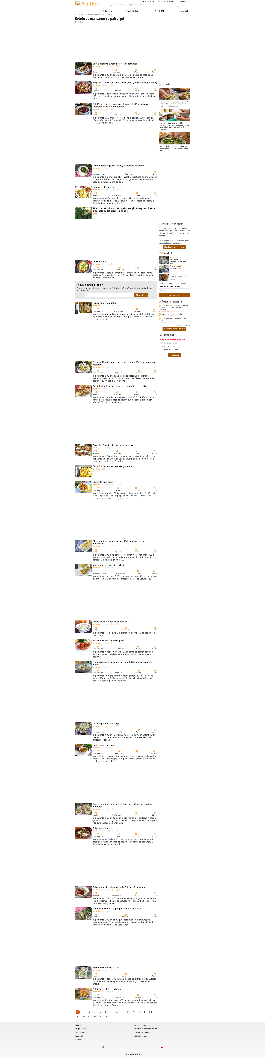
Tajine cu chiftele (101, 828)
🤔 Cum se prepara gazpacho (170, 314)
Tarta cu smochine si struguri (178, 278)
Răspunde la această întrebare (168, 311)
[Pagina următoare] (100, 1016)
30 (139, 1012)
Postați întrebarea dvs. (175, 329)
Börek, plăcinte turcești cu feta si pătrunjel (115, 63)
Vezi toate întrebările (182, 325)
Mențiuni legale (141, 1036)
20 (133, 1012)
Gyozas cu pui (175, 268)
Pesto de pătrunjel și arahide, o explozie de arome (119, 165)
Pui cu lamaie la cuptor (104, 303)
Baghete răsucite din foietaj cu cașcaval (113, 445)
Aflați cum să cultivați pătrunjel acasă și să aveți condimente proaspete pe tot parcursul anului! (124, 209)
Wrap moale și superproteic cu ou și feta (178, 261)
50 (150, 1012)
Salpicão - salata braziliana (107, 989)
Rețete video (81, 1029)
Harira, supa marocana (104, 745)
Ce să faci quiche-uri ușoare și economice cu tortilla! (120, 386)
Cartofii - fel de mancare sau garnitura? (113, 466)
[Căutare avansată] (180, 6)
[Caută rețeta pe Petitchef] (176, 5)
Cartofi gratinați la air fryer (106, 723)
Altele (185, 11)
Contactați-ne (140, 1025)
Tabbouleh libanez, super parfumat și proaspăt (117, 908)
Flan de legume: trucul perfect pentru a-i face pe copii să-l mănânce (123, 805)
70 (83, 1016)
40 (145, 1012)
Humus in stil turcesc (103, 187)
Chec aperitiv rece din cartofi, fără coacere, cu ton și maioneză (120, 542)
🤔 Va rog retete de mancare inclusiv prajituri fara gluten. (173, 319)
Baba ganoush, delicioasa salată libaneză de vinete (119, 887)
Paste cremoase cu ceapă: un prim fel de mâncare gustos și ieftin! (124, 663)
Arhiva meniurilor (170, 283)
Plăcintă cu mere (168, 346)
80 (89, 1016)
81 (95, 1016)
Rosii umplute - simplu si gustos (109, 640)
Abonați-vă (141, 295)
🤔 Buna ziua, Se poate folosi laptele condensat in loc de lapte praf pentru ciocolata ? (173, 307)
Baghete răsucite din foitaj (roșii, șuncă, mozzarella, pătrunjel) (125, 82)
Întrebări (159, 11)
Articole (133, 11)
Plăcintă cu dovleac (170, 350)
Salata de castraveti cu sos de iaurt (111, 621)
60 (78, 1016)
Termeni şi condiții (142, 1032)
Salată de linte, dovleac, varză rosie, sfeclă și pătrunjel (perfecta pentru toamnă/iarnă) (121, 105)
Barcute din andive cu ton (106, 967)
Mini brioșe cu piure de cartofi (108, 565)
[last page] (106, 1016)
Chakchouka (99, 261)
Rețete (108, 11)
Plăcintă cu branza (169, 343)
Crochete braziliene (103, 482)
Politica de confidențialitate (146, 1029)
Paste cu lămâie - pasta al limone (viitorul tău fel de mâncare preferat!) (124, 363)
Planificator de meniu (173, 247)
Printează (184, 283)
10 (128, 1012)
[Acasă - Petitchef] (76, 15)
